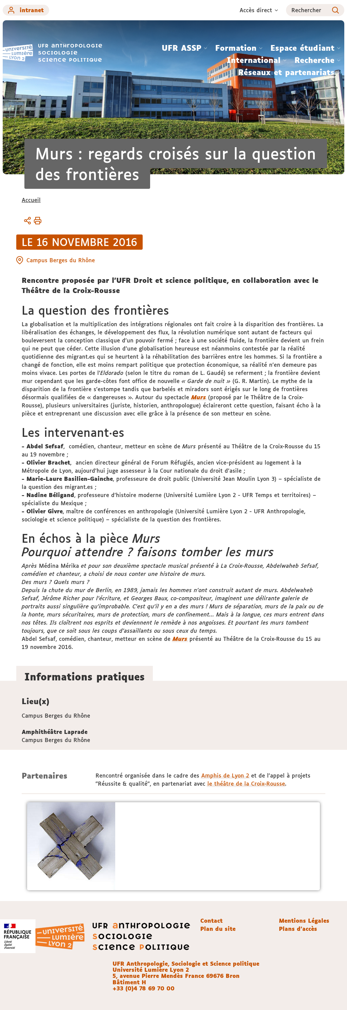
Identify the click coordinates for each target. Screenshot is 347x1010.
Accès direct (256, 10)
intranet (32, 10)
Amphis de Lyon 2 (225, 775)
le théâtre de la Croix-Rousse (246, 783)
